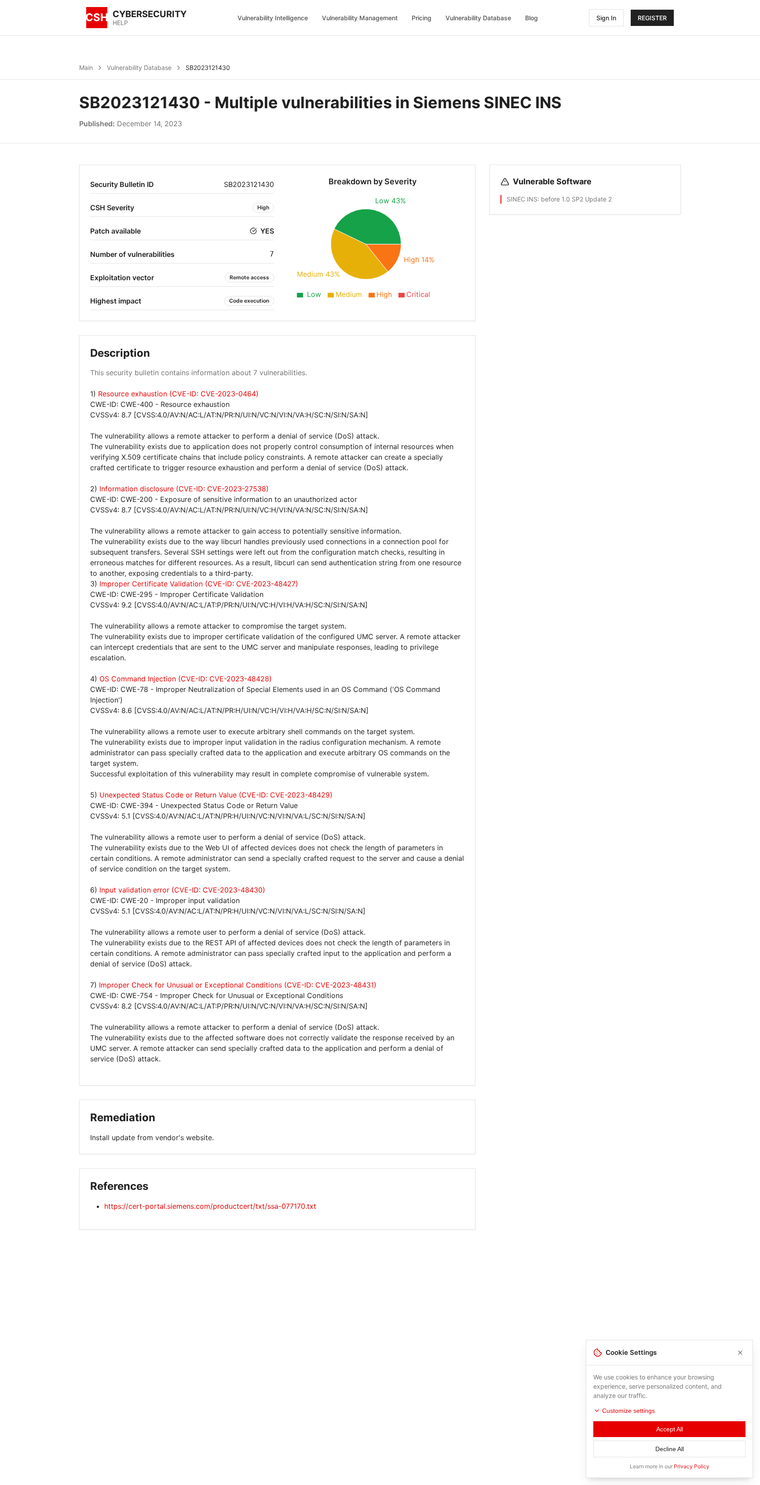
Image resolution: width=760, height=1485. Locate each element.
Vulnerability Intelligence (273, 18)
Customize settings (628, 1410)
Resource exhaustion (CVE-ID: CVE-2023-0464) (178, 393)
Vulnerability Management (360, 18)
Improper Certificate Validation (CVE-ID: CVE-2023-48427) (198, 583)
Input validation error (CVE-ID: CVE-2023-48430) (182, 889)
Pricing (421, 18)
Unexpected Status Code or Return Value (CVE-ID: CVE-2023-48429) (215, 794)
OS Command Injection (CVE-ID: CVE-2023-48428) (185, 678)
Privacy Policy (691, 1466)
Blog (531, 18)
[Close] (740, 1352)
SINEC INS (522, 199)
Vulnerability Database (478, 18)
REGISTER (652, 18)
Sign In (606, 18)
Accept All (669, 1429)
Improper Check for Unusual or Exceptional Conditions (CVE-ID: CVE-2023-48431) (237, 984)
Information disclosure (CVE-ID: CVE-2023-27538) (184, 488)
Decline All (669, 1448)
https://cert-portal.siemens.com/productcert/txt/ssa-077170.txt (210, 1206)
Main (86, 67)
